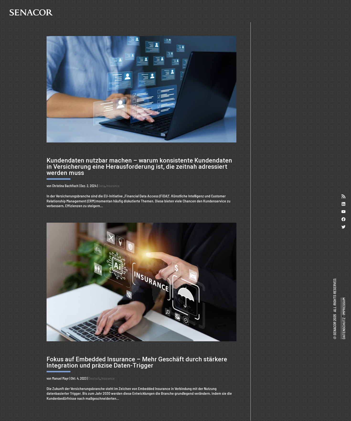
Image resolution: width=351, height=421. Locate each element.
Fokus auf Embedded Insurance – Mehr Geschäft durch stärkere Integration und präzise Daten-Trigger (137, 362)
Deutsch (94, 378)
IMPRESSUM (343, 306)
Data (101, 186)
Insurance (113, 186)
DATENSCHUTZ (343, 328)
